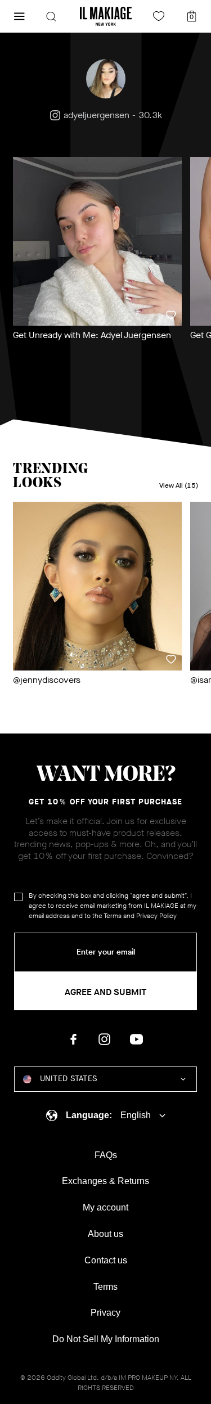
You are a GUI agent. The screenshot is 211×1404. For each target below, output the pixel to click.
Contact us (105, 1260)
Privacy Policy (156, 915)
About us (105, 1234)
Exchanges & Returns (105, 1181)
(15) (178, 486)
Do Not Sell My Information (105, 1339)
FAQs (106, 1155)
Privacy (105, 1312)
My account (105, 1207)
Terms (113, 915)
